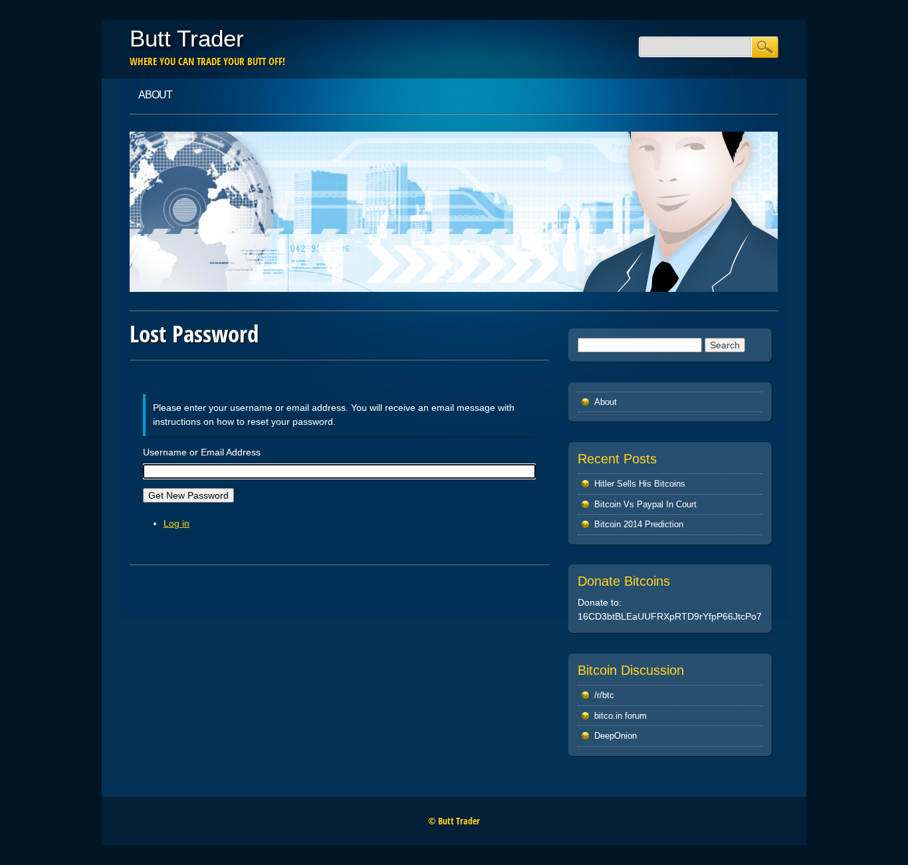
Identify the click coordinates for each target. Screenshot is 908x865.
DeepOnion (615, 736)
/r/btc (604, 695)
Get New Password (188, 495)
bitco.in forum (620, 716)
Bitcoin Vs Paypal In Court (645, 504)
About (155, 94)
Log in (176, 523)
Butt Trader (187, 38)
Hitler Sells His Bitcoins (639, 484)
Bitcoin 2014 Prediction (638, 524)
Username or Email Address (202, 452)
